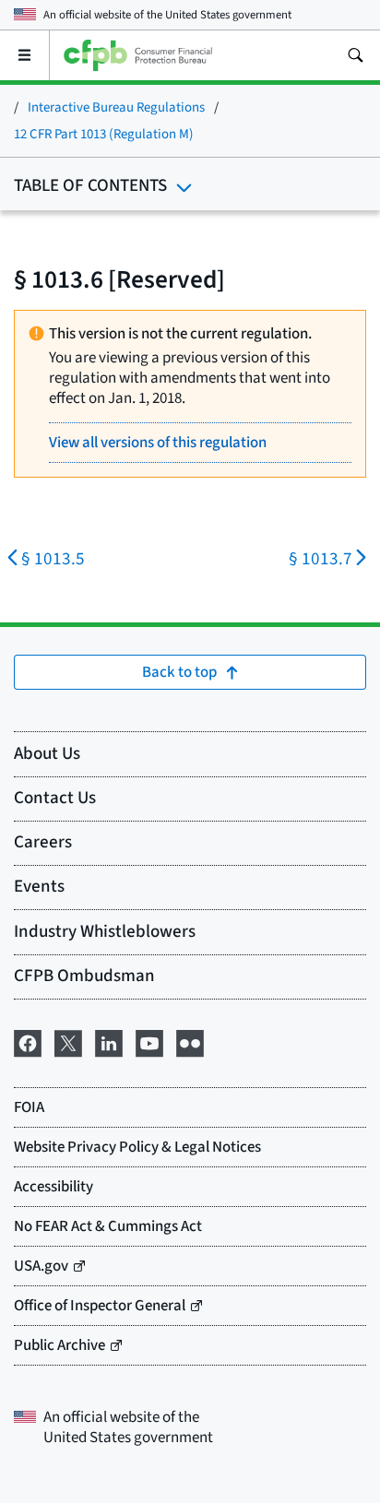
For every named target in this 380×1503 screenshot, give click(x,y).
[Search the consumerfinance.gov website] (355, 55)
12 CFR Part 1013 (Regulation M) (104, 134)
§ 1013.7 (320, 559)
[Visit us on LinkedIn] (109, 1041)
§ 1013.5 (53, 559)
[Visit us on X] (68, 1041)
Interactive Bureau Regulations (116, 107)
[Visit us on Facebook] (28, 1041)
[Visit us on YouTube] (149, 1041)
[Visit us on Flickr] (190, 1041)
